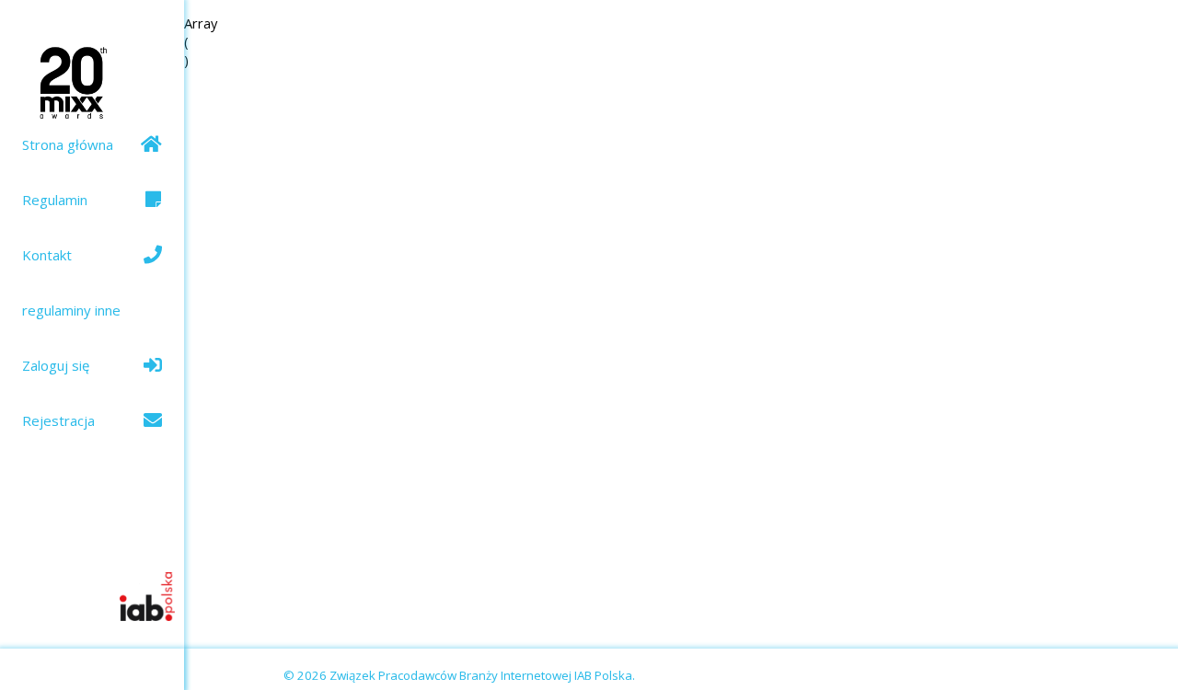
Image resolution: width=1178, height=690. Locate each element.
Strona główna (67, 144)
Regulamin (54, 199)
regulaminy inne (71, 310)
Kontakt (47, 255)
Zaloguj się (55, 365)
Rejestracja (58, 420)
